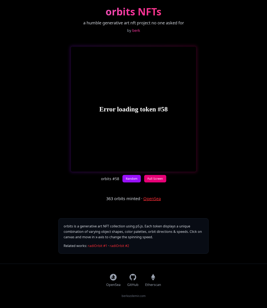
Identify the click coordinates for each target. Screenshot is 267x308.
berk (136, 30)
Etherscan (153, 284)
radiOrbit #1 (97, 245)
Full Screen (155, 179)
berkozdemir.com (134, 296)
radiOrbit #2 (119, 245)
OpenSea (152, 198)
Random (131, 179)
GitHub (133, 284)
